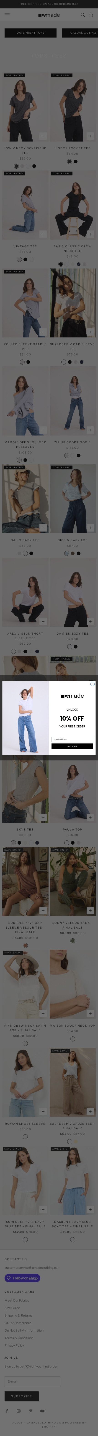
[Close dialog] (92, 684)
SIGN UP (72, 746)
